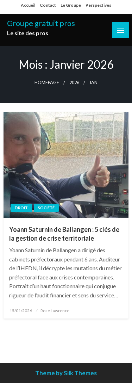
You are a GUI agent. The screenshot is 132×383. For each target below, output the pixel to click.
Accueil (28, 5)
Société (46, 207)
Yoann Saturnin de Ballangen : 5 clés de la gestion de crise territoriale (64, 234)
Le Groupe (71, 5)
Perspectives (98, 5)
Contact (48, 5)
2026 (74, 82)
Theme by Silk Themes (66, 373)
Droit (21, 207)
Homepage (46, 82)
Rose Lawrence (54, 310)
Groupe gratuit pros (41, 23)
